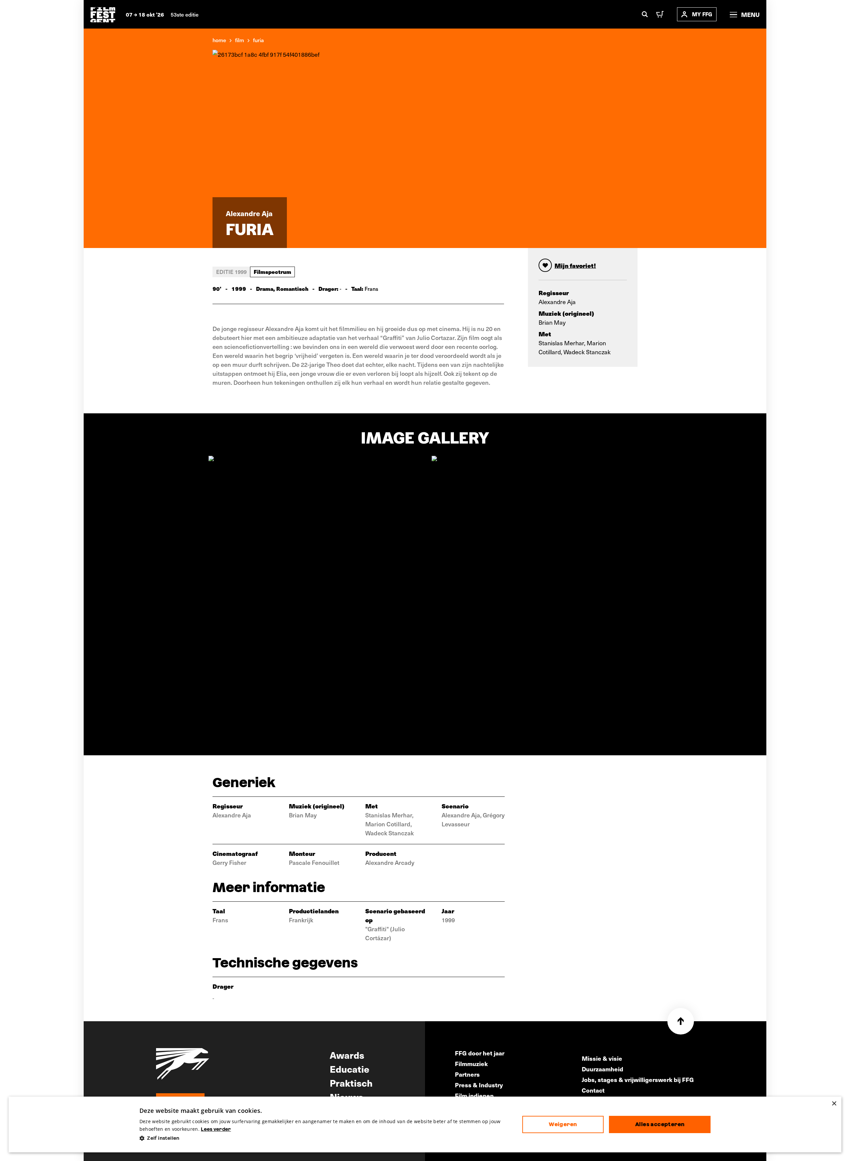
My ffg (702, 14)
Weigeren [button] (563, 1124)
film (239, 39)
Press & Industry (479, 1085)
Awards (347, 1054)
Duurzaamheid (602, 1069)
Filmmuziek (471, 1063)
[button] (325, 1138)
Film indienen (474, 1095)
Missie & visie (602, 1058)
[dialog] (425, 1125)
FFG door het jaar (479, 1053)
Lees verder (216, 1129)
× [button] (833, 1103)
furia (258, 39)
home (219, 39)
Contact (593, 1090)
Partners (467, 1074)
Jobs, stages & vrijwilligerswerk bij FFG (638, 1079)
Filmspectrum (272, 272)
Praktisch (351, 1082)
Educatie (349, 1068)
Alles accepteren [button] (659, 1124)
